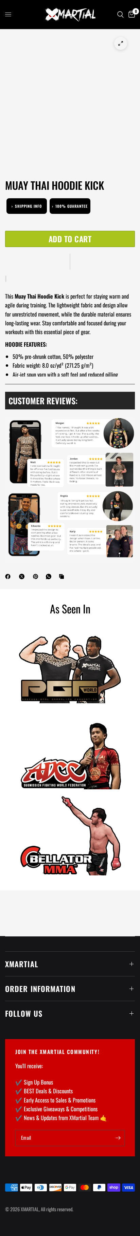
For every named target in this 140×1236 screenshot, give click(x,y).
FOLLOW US (23, 1013)
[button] (70, 262)
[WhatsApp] (50, 576)
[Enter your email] (118, 1138)
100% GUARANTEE (70, 206)
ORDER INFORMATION (40, 988)
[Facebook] (9, 576)
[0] (130, 14)
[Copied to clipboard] (63, 576)
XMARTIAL (21, 963)
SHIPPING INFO (27, 206)
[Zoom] (120, 43)
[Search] (120, 14)
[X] (23, 576)
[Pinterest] (37, 576)
